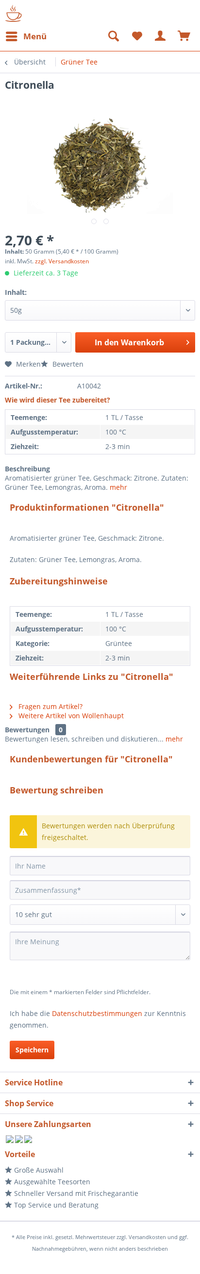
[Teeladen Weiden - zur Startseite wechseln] (13, 13)
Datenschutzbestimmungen (97, 1013)
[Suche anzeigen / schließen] (113, 36)
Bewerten (66, 364)
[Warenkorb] (184, 36)
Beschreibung (27, 468)
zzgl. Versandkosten (62, 261)
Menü (35, 36)
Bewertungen (27, 729)
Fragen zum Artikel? (50, 706)
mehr (118, 487)
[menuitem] (25, 36)
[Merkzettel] (137, 36)
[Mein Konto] (160, 36)
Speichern (32, 1049)
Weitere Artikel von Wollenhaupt (70, 715)
